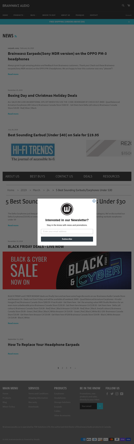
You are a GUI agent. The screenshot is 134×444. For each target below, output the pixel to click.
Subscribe (67, 239)
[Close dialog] (94, 201)
